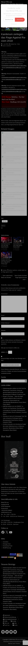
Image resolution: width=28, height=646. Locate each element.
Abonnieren (20, 19)
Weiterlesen (14, 24)
